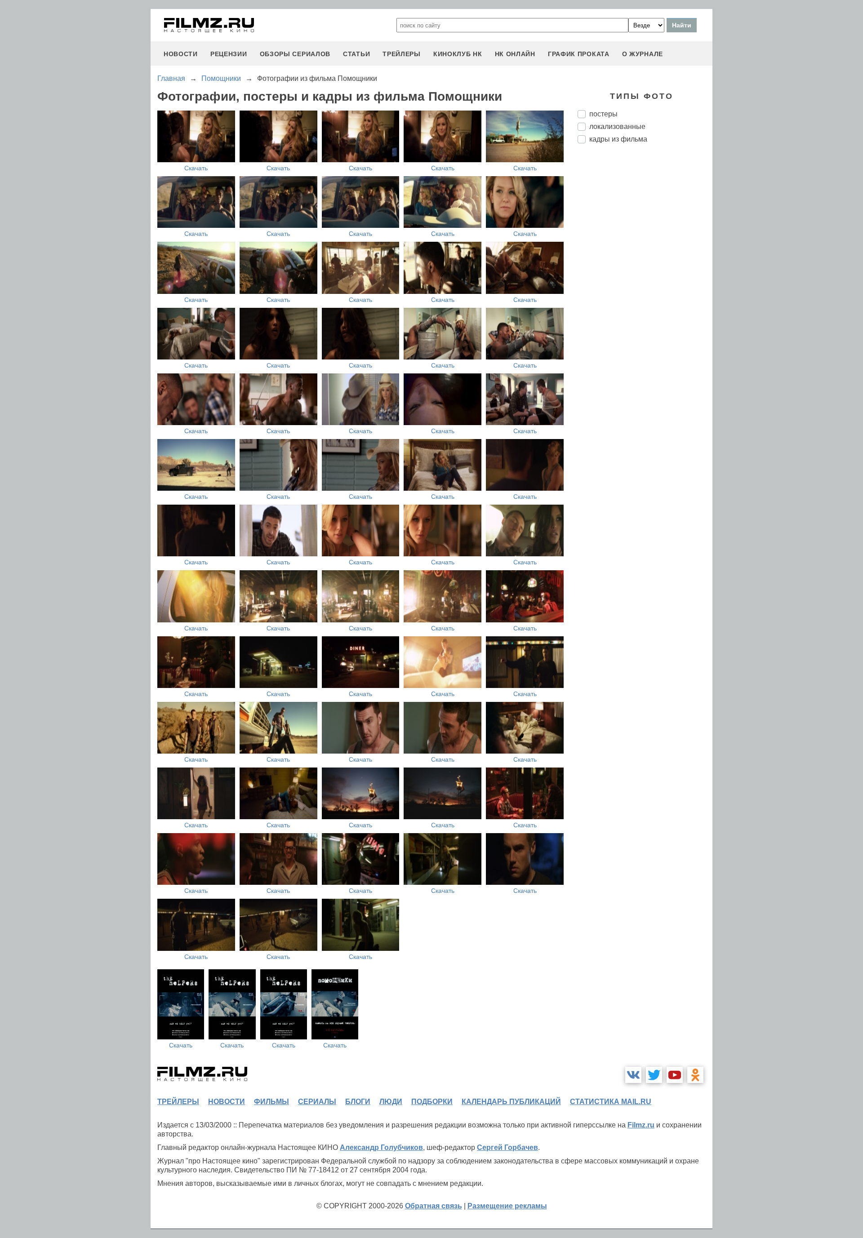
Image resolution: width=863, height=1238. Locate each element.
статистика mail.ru (610, 1101)
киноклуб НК (457, 54)
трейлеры (402, 54)
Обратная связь (433, 1206)
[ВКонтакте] (633, 1075)
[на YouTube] (675, 1075)
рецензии (228, 54)
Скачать (196, 168)
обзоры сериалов (295, 54)
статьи (356, 54)
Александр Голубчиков (381, 1147)
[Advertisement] (645, 300)
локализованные (617, 126)
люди (390, 1101)
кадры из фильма (618, 139)
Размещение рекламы (507, 1206)
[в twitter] (654, 1075)
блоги (357, 1101)
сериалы (317, 1101)
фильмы (271, 1101)
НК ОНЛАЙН (515, 54)
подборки (432, 1101)
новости (181, 54)
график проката (578, 54)
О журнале (642, 54)
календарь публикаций (511, 1101)
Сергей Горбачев (507, 1147)
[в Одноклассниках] (695, 1075)
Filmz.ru (640, 1125)
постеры (603, 114)
